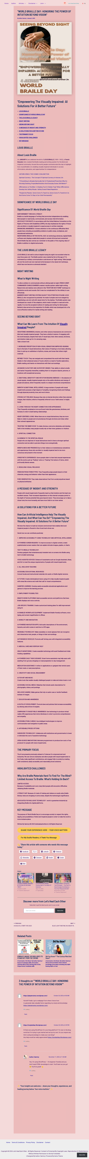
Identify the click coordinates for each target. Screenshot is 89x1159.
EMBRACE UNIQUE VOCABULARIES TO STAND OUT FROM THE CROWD (30, 957)
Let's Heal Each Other (73, 3)
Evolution (55, 962)
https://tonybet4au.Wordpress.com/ (35, 1025)
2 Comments (49, 961)
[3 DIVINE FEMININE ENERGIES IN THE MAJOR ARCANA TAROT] (25, 878)
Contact (47, 1142)
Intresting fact (63, 964)
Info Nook (28, 961)
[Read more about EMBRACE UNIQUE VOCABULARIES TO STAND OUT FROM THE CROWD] (30, 946)
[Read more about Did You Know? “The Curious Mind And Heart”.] (59, 946)
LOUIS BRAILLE (24, 111)
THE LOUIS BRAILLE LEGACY (28, 118)
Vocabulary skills (29, 966)
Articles (21, 3)
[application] (25, 3)
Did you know (49, 962)
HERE (44, 830)
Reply (25, 1014)
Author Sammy (34, 1057)
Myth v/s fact (54, 966)
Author (13, 3)
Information (35, 962)
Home (6, 3)
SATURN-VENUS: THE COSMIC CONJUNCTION (34, 174)
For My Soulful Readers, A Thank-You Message (39, 838)
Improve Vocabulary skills (24, 962)
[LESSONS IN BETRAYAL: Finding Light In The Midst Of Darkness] (44, 878)
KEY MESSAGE (24, 141)
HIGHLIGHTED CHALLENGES (28, 137)
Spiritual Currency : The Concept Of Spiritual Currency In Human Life (41, 177)
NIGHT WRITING (24, 121)
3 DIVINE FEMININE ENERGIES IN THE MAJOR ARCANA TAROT (25, 885)
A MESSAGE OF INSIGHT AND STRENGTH (32, 128)
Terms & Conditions (18, 1142)
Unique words (21, 966)
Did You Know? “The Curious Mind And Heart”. (58, 957)
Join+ (42, 3)
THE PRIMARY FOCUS (26, 134)
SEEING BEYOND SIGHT (26, 124)
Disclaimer (32, 3)
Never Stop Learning (28, 964)
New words (37, 964)
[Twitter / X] (85, 3)
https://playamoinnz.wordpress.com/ (35, 996)
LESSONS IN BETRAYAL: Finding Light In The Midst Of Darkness (43, 885)
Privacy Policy (30, 1142)
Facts (60, 962)
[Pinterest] (83, 3)
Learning (19, 964)
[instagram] (81, 3)
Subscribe (60, 910)
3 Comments (21, 961)
